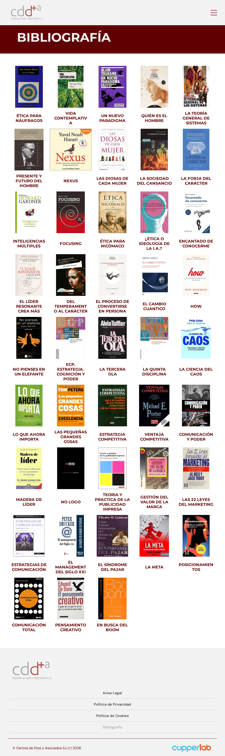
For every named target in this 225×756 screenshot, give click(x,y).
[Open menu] (213, 12)
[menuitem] (112, 693)
